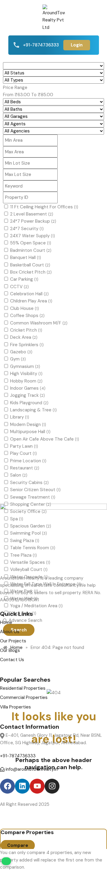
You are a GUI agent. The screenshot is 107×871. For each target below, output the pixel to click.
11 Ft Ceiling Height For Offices (44, 207)
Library (19, 417)
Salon (18, 475)
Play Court (23, 453)
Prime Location (28, 461)
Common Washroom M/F (38, 323)
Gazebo (21, 352)
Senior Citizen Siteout (35, 490)
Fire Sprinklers (27, 345)
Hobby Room (26, 381)
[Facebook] (7, 786)
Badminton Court (30, 250)
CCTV (19, 287)
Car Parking (24, 279)
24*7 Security (27, 229)
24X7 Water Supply (32, 236)
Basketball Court (30, 265)
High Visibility (26, 374)
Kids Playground (29, 403)
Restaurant (24, 468)
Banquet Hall (25, 257)
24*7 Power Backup (33, 221)
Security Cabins (29, 483)
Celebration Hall (29, 294)
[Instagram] (52, 786)
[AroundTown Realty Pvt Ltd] (54, 17)
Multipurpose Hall (30, 432)
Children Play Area (31, 301)
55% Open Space (30, 243)
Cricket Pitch (26, 330)
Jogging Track (27, 395)
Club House (24, 308)
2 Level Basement (31, 214)
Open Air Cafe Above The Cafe (44, 439)
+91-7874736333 (41, 45)
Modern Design (28, 424)
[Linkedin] (22, 786)
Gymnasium (25, 366)
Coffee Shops (27, 316)
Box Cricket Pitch (31, 272)
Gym (18, 359)
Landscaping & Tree (33, 410)
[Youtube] (37, 786)
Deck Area (23, 337)
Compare (17, 845)
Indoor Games (27, 388)
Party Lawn (24, 446)
